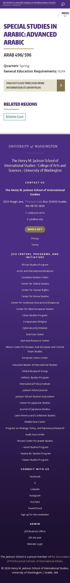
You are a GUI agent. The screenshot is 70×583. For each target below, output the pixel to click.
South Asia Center (35, 434)
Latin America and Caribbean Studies (35, 415)
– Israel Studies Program (35, 447)
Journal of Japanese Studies (35, 409)
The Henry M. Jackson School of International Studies (31, 163)
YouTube (35, 501)
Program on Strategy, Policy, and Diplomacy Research (35, 428)
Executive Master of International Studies (35, 364)
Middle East (15, 117)
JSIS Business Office (35, 531)
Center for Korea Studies (35, 296)
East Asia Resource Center (35, 340)
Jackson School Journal (35, 390)
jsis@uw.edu (36, 219)
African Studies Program (35, 264)
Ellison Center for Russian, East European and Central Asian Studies (35, 349)
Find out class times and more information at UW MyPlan (25, 85)
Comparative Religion (35, 321)
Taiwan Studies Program (35, 459)
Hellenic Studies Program (35, 377)
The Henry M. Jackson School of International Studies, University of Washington (31, 3)
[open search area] (62, 4)
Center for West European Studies (35, 309)
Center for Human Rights (35, 290)
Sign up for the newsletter (35, 514)
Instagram (35, 495)
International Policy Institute (35, 383)
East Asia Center (35, 334)
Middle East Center (35, 421)
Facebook (35, 476)
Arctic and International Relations (35, 271)
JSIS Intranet (35, 537)
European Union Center (35, 357)
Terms (35, 244)
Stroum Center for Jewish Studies (35, 440)
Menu (65, 13)
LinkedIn (35, 489)
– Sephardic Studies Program (35, 453)
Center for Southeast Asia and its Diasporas (35, 302)
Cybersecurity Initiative (35, 328)
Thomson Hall (33, 201)
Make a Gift (35, 229)
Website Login (35, 544)
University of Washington (35, 146)
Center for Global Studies (35, 283)
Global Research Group (35, 371)
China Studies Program (34, 315)
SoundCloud (35, 508)
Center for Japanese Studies (35, 402)
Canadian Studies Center (35, 277)
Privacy (35, 238)
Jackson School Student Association (35, 396)
